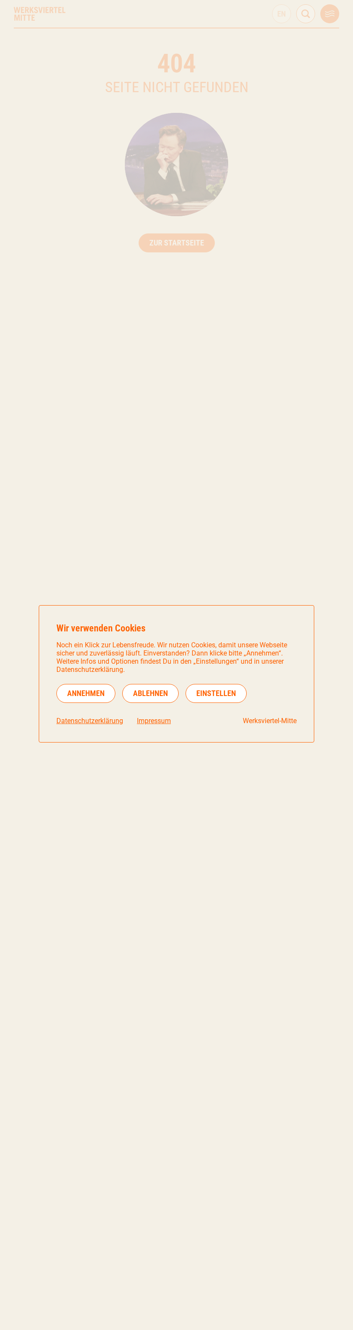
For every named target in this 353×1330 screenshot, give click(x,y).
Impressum (154, 721)
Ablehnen (150, 693)
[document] (176, 674)
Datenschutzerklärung (89, 721)
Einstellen (216, 693)
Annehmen (86, 693)
